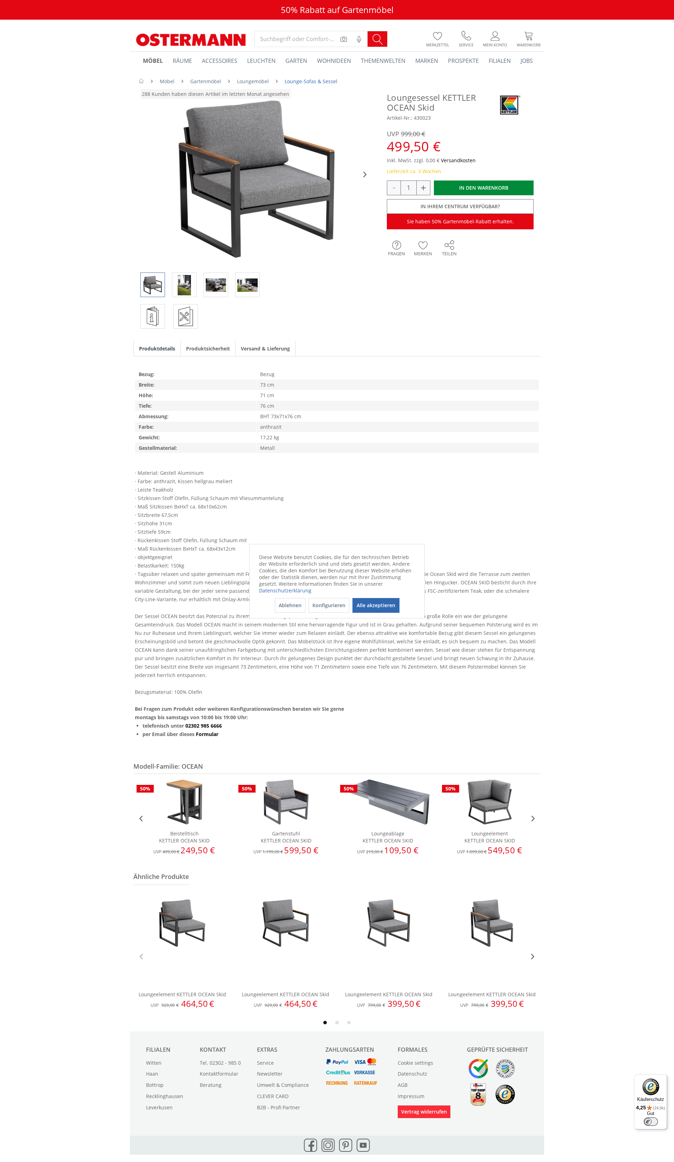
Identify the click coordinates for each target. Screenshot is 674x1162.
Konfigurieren (328, 605)
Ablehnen (290, 605)
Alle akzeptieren (376, 605)
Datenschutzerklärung (285, 590)
